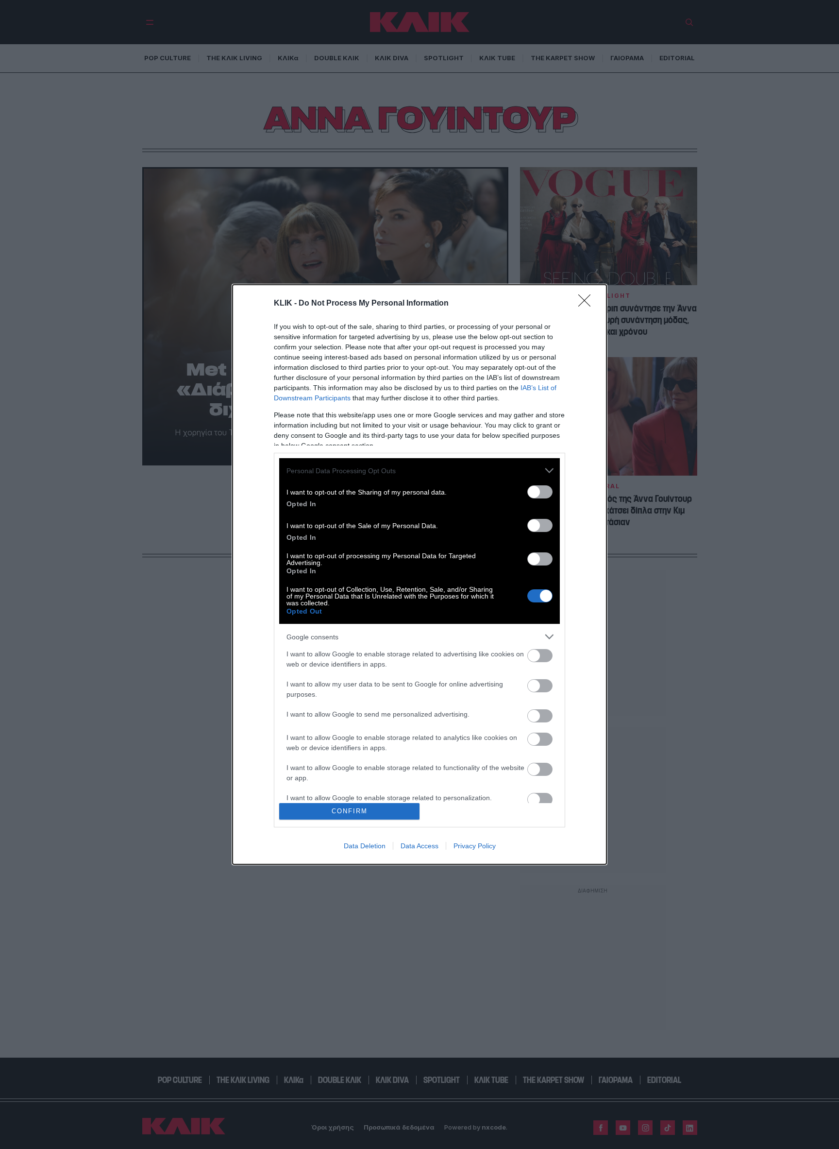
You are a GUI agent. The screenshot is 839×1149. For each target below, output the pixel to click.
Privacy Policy (474, 846)
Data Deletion (365, 846)
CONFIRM (350, 811)
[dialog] (419, 574)
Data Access (419, 846)
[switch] (540, 491)
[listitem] (419, 470)
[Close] (587, 303)
